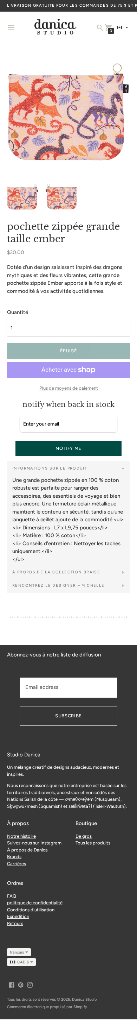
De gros (84, 836)
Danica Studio (84, 999)
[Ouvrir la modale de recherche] (100, 28)
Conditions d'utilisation (30, 909)
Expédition (18, 916)
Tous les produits (93, 842)
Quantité (17, 312)
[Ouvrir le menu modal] (11, 27)
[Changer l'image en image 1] (22, 197)
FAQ (11, 896)
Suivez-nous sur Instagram (34, 842)
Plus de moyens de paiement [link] (68, 388)
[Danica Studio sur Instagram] (30, 984)
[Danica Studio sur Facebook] (11, 984)
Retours (15, 923)
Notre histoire (21, 836)
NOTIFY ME (68, 448)
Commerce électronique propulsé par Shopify (47, 1007)
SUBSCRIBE (68, 715)
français (17, 952)
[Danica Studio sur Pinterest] (21, 984)
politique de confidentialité (35, 902)
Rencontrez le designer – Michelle (58, 585)
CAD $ (23, 962)
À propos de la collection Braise (56, 572)
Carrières (16, 863)
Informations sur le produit (49, 468)
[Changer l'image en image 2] (61, 196)
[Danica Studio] (55, 27)
